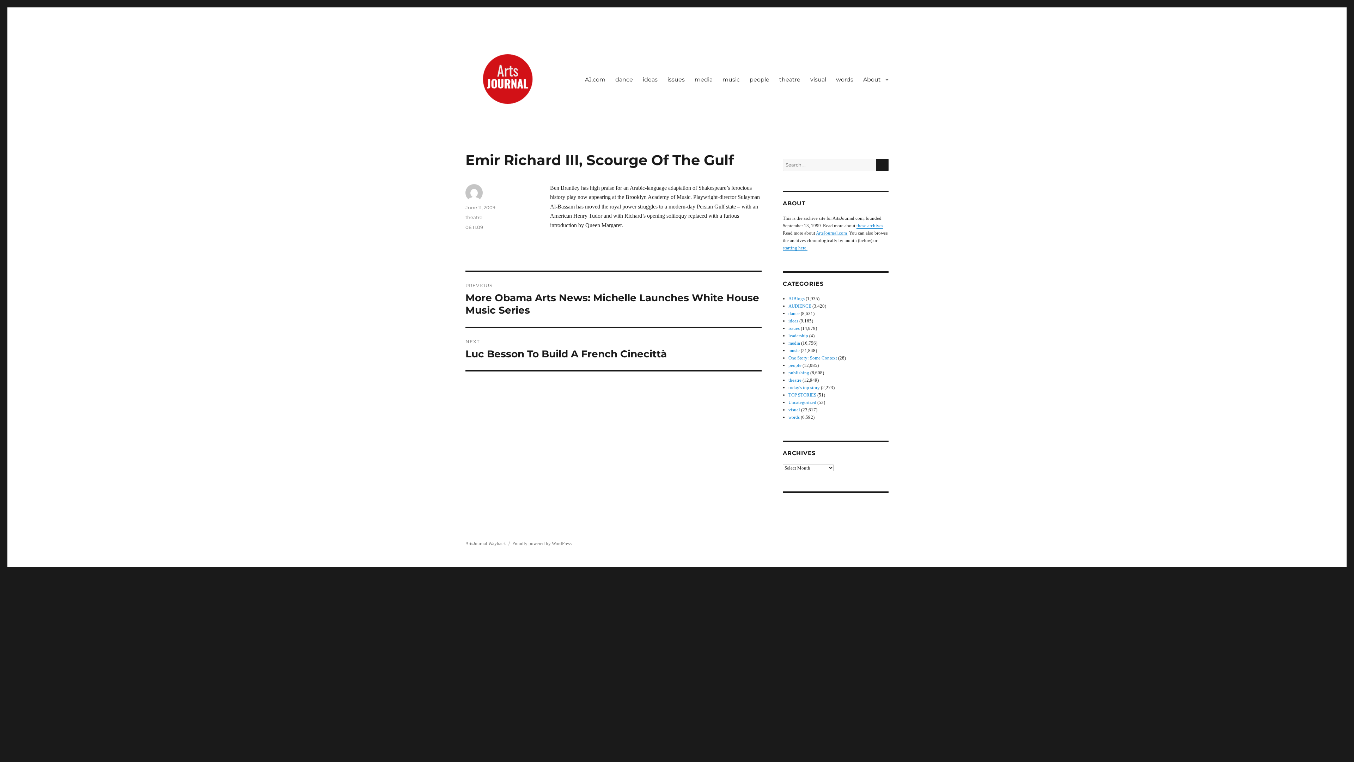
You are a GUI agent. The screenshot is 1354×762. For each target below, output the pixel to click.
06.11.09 (474, 227)
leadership (798, 335)
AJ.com (595, 79)
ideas (650, 79)
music (731, 79)
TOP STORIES (802, 395)
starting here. (795, 247)
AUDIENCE (799, 306)
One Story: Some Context (812, 358)
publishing (798, 372)
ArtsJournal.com (832, 233)
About (872, 79)
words (844, 79)
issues (676, 79)
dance (624, 79)
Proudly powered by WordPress (542, 543)
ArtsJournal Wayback (485, 543)
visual (818, 79)
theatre (789, 79)
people (759, 79)
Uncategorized (802, 402)
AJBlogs (796, 298)
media (704, 79)
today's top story (804, 387)
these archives (869, 225)
